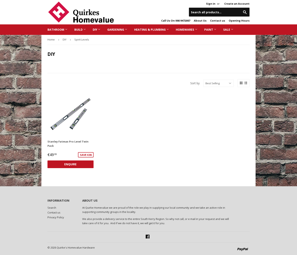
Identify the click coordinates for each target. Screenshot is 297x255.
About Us (200, 20)
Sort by (195, 83)
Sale (227, 29)
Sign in (210, 3)
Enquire (70, 164)
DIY (95, 29)
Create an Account (237, 3)
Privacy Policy (55, 217)
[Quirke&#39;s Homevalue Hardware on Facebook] (147, 237)
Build (78, 29)
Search (51, 207)
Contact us (217, 20)
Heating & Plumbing (150, 29)
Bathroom (56, 29)
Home (51, 39)
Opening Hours (239, 20)
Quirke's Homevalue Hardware (76, 247)
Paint (209, 29)
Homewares (185, 29)
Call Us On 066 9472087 (175, 20)
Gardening (116, 29)
